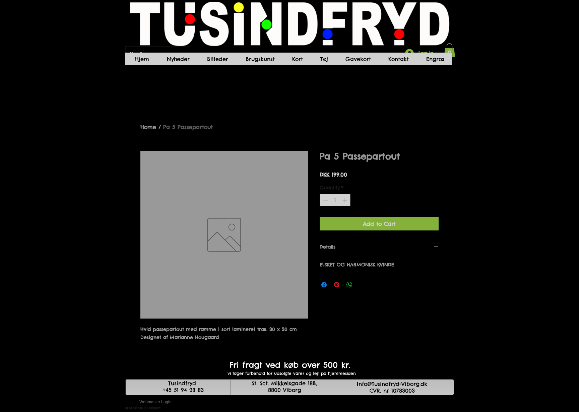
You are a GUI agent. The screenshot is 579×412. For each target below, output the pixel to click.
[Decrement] (325, 200)
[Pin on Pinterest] (337, 285)
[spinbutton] (335, 200)
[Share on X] (362, 285)
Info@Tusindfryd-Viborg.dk (392, 384)
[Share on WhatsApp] (349, 285)
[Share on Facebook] (324, 285)
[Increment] (345, 200)
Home (148, 127)
